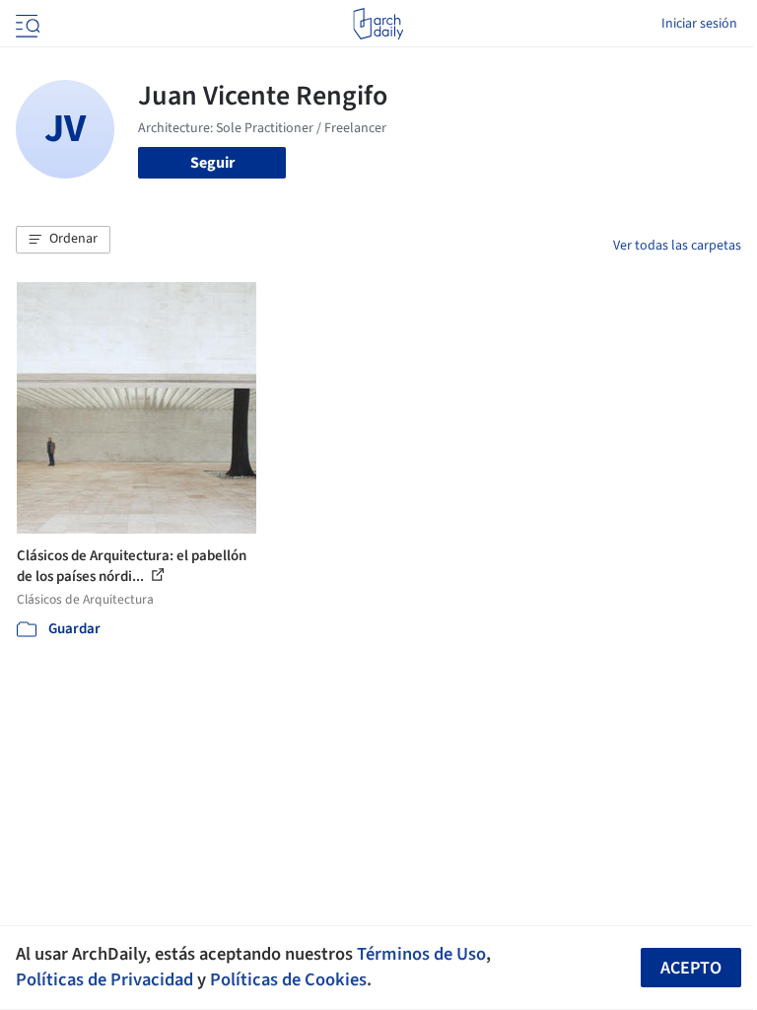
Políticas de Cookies (288, 979)
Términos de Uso (421, 954)
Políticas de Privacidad (104, 979)
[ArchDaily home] (378, 23)
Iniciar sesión (699, 24)
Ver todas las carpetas (677, 245)
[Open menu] (25, 23)
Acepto (691, 968)
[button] (63, 239)
